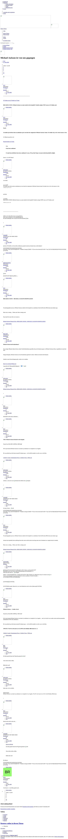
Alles (4, 31)
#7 (6, 342)
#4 (6, 243)
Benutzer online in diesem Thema (12, 823)
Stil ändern (3, 828)
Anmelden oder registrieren (9, 12)
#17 (6, 685)
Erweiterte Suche (6, 40)
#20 (6, 785)
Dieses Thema (6, 33)
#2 (6, 125)
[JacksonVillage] (29, 27)
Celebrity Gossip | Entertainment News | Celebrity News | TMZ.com (17, 457)
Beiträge (5, 90)
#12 (6, 505)
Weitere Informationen (59, 836)
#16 (6, 653)
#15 (6, 607)
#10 (6, 437)
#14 (6, 567)
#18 (6, 719)
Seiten (4, 37)
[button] (5, 814)
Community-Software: (9, 835)
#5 (6, 271)
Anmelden (13, 808)
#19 (6, 742)
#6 (6, 296)
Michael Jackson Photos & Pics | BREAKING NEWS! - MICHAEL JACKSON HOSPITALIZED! (24, 321)
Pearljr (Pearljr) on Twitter (8, 141)
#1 (6, 93)
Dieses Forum (6, 34)
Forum (4, 38)
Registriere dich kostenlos (28, 806)
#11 (6, 478)
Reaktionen (5, 87)
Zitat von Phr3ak (9, 744)
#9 (6, 414)
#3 (6, 178)
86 (3, 73)
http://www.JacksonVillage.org (9, 363)
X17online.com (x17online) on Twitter (11, 100)
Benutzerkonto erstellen (5, 808)
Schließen (3, 837)
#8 (6, 386)
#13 (6, 533)
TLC (4, 61)
